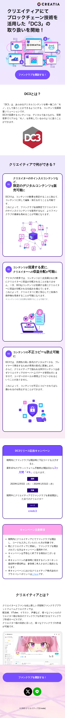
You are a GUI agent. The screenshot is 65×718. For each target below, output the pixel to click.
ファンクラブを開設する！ (32, 74)
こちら (35, 574)
